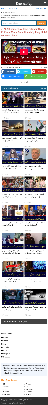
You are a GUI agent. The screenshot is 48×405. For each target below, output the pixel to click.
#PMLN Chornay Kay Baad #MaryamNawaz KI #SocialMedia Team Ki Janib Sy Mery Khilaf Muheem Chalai (23, 16)
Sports (5, 341)
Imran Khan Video (34, 366)
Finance (28, 384)
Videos (28, 394)
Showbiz (6, 347)
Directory (6, 394)
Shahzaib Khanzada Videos (12, 373)
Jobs (4, 389)
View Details (24, 82)
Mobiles (6, 392)
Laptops (29, 392)
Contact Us (22, 403)
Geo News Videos (36, 370)
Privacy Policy (13, 403)
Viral (4, 344)
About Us (4, 403)
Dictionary (29, 389)
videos (7, 12)
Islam (5, 384)
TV (27, 386)
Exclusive (6, 357)
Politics (13, 12)
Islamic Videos (23, 368)
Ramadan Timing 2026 (9, 8)
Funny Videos (12, 368)
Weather (6, 386)
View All (43, 88)
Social (5, 350)
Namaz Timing (41, 8)
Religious (6, 354)
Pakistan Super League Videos (18, 370)
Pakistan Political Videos (19, 366)
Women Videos (34, 368)
